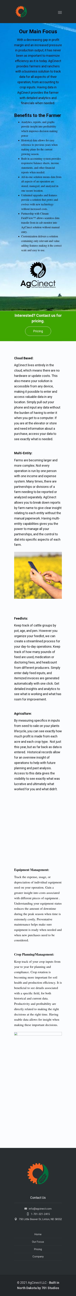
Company (38, 1256)
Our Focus (38, 1241)
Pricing (38, 331)
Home (38, 1234)
